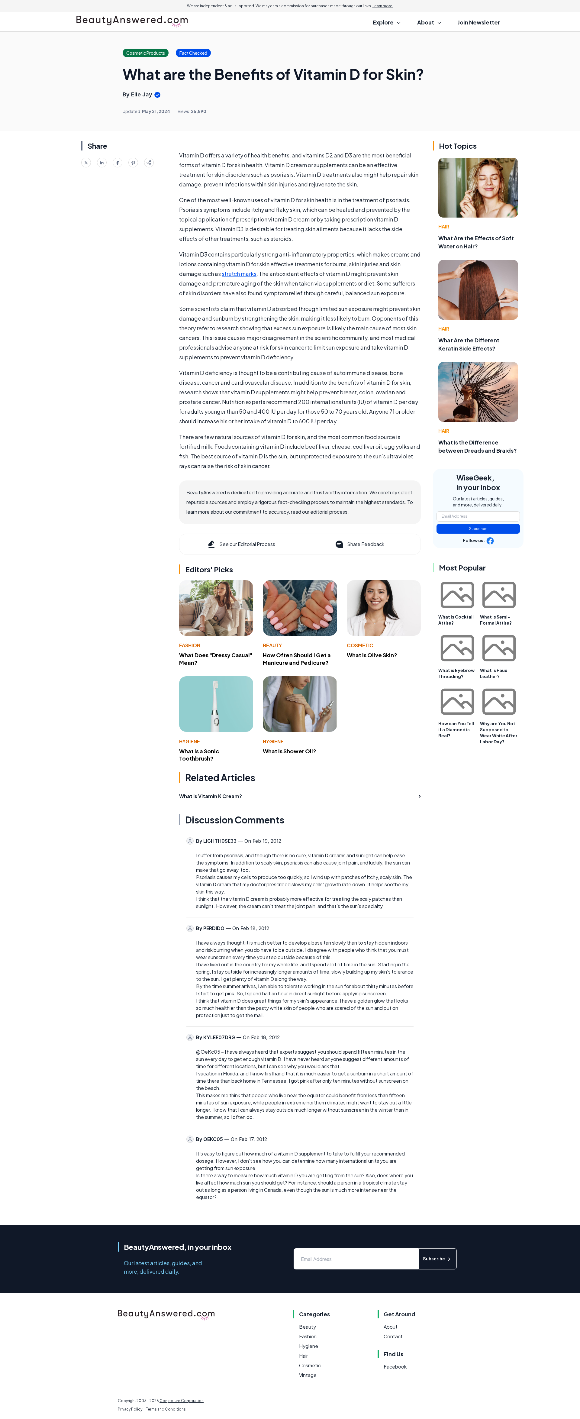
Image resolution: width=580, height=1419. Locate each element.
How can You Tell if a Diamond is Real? (456, 729)
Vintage (308, 1375)
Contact (393, 1336)
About (391, 1327)
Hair (443, 226)
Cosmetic (360, 645)
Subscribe (478, 528)
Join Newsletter (479, 22)
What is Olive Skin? (372, 654)
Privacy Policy (130, 1409)
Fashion (189, 645)
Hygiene (189, 741)
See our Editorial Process (247, 544)
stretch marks (239, 273)
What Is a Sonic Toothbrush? (199, 755)
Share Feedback (365, 544)
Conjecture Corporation (182, 1400)
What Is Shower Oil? (289, 751)
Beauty (272, 645)
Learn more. (382, 6)
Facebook (395, 1366)
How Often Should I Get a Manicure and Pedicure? (297, 658)
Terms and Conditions (166, 1409)
